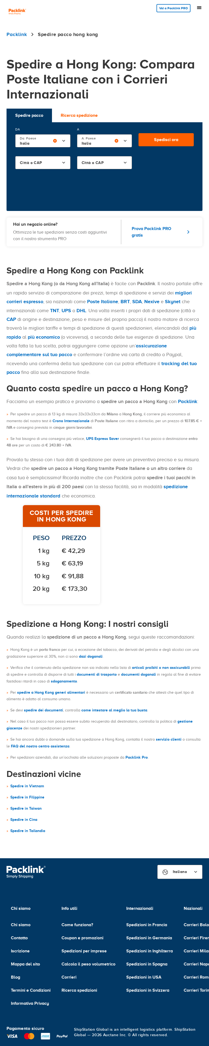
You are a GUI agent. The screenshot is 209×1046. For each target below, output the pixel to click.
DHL (81, 310)
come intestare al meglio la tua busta (114, 710)
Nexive (151, 301)
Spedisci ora (166, 139)
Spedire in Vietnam (27, 786)
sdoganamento (64, 681)
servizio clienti (169, 739)
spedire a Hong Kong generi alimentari (51, 692)
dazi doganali (91, 656)
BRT (125, 301)
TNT (54, 310)
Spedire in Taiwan (26, 808)
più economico (44, 337)
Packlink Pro (136, 757)
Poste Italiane (102, 301)
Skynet (172, 301)
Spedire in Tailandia (27, 831)
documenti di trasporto (97, 674)
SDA (137, 301)
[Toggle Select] (63, 140)
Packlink (187, 401)
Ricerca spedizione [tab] (79, 115)
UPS (66, 310)
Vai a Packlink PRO (173, 8)
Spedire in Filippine (27, 797)
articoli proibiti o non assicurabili (161, 667)
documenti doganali (138, 674)
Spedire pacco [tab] (29, 115)
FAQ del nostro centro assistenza (40, 746)
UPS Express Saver (102, 438)
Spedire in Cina (23, 819)
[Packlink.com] (17, 12)
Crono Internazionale (71, 421)
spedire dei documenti (43, 710)
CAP (11, 319)
